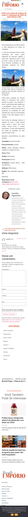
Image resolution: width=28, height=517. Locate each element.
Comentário (6, 269)
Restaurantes (7, 334)
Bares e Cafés (7, 337)
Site (3, 301)
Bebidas (12, 189)
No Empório (6, 355)
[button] (22, 3)
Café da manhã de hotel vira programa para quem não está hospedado (13, 452)
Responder (4, 250)
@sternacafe (14, 182)
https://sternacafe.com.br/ (10, 184)
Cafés (18, 189)
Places (5, 359)
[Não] (25, 511)
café (6, 228)
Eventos (5, 345)
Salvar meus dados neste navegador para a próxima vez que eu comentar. (13, 310)
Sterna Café (11, 230)
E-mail (4, 295)
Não (16, 514)
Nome (4, 289)
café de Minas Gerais (14, 228)
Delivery (5, 352)
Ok (12, 514)
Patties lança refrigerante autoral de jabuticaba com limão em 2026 (13, 420)
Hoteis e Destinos (8, 330)
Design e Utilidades (8, 348)
